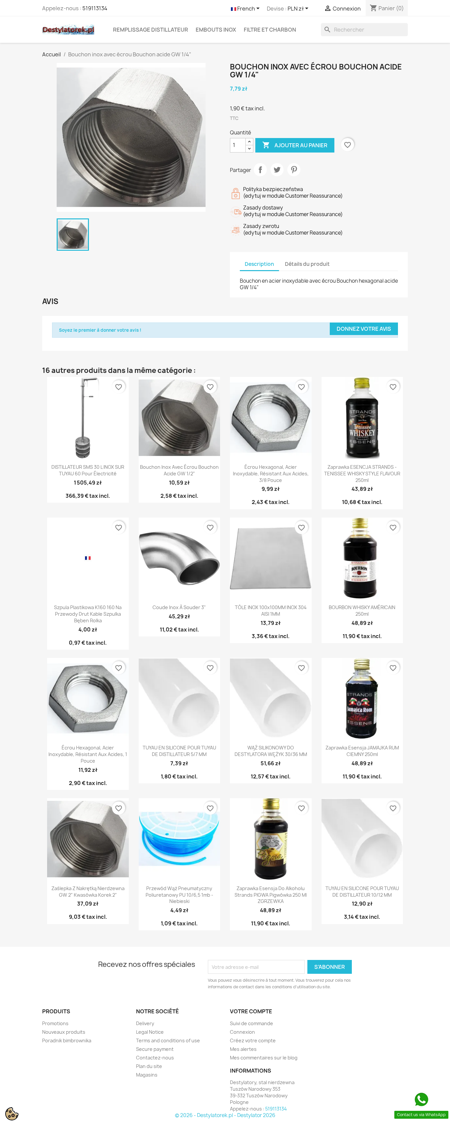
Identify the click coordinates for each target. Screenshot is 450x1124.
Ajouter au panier (294, 145)
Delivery (145, 1023)
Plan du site (149, 1066)
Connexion (242, 1032)
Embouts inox (216, 29)
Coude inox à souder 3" (179, 607)
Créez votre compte (253, 1040)
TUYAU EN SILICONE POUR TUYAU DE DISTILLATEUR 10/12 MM (362, 891)
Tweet (277, 169)
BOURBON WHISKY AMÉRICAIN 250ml (362, 610)
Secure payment (155, 1049)
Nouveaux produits (63, 1032)
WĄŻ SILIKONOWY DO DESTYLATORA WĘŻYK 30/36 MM (271, 751)
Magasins (146, 1075)
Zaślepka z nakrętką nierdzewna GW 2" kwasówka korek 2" (88, 891)
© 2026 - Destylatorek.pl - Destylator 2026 (225, 1115)
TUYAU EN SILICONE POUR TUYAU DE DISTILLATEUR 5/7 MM (179, 751)
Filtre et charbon (270, 29)
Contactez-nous (155, 1057)
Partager (260, 169)
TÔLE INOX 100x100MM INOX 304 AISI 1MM (271, 610)
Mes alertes (243, 1049)
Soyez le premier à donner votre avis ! (100, 330)
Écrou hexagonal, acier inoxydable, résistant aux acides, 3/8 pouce (271, 473)
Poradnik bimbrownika (66, 1040)
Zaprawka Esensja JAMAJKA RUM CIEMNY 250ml (362, 751)
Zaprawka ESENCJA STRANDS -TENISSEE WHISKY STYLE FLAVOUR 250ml (362, 473)
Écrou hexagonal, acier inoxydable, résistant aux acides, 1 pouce (87, 754)
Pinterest (293, 169)
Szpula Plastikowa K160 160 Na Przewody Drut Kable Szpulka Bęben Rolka (88, 614)
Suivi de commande (251, 1023)
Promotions (55, 1023)
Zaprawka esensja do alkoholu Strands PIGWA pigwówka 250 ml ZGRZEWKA (271, 895)
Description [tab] (259, 264)
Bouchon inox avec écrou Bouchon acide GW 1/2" (179, 470)
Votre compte (251, 1011)
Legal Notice (150, 1032)
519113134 (94, 8)
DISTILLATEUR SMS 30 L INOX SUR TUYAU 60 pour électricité (87, 470)
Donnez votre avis (364, 328)
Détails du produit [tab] (307, 264)
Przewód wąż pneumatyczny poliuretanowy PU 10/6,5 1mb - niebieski (179, 895)
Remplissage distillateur (150, 29)
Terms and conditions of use (168, 1040)
